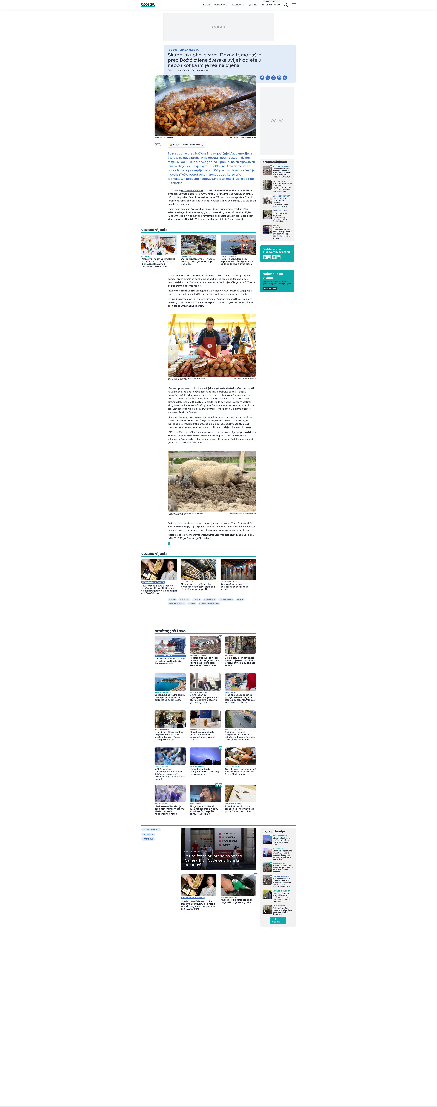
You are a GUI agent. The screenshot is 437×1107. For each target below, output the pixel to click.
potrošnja (209, 600)
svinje (240, 600)
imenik (267, 1)
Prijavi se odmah (270, 288)
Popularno (220, 5)
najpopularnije (274, 831)
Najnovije (238, 5)
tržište (196, 600)
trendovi (148, 839)
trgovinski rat (151, 830)
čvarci (192, 604)
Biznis (206, 5)
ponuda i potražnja (209, 604)
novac (172, 600)
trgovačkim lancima (192, 190)
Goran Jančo (226, 600)
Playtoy (275, 1)
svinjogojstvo (176, 604)
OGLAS (218, 27)
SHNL (254, 5)
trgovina (184, 600)
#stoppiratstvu (271, 5)
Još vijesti (276, 920)
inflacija (148, 834)
